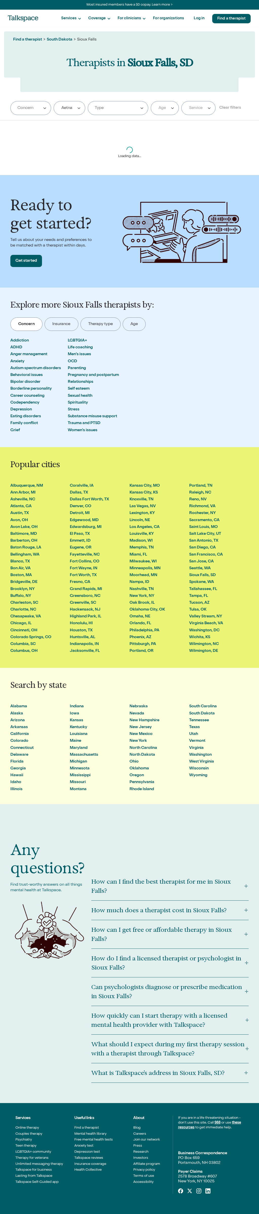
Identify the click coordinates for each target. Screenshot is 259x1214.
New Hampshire (144, 720)
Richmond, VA (202, 506)
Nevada (137, 714)
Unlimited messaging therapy (39, 1164)
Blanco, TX (20, 562)
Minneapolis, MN (145, 568)
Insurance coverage (90, 1164)
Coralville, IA (82, 486)
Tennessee (199, 720)
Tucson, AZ (199, 603)
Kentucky (78, 727)
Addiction (19, 341)
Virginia (196, 748)
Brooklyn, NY (22, 589)
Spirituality (78, 403)
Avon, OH (19, 520)
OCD (72, 361)
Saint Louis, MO (203, 527)
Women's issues (82, 430)
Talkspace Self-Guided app (37, 1182)
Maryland (79, 748)
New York (138, 741)
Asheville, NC (22, 500)
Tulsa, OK (197, 610)
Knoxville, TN (142, 500)
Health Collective (88, 1170)
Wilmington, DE (203, 651)
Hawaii (16, 775)
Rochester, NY (202, 513)
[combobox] (30, 108)
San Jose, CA (201, 562)
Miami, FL (138, 555)
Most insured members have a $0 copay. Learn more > (130, 5)
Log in (199, 18)
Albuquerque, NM (26, 486)
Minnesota (80, 769)
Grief (15, 430)
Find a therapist (231, 19)
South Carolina (203, 707)
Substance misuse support (92, 416)
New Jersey (141, 727)
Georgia (18, 769)
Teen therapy (25, 1146)
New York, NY (142, 596)
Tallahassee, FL (203, 589)
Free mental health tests (93, 1140)
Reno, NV (198, 500)
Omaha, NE (140, 617)
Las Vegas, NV (143, 506)
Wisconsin (199, 769)
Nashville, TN (142, 589)
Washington (200, 755)
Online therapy (27, 1128)
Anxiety (17, 361)
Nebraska (139, 707)
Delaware (19, 755)
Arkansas (19, 727)
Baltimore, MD (23, 534)
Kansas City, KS (144, 493)
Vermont (197, 741)
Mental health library (90, 1134)
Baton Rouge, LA (25, 548)
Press (137, 1146)
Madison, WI (141, 541)
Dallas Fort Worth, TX (89, 500)
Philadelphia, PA (144, 631)
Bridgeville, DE (23, 582)
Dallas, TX (79, 493)
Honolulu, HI (81, 623)
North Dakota (142, 755)
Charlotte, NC (23, 610)
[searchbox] (31, 108)
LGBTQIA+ (77, 341)
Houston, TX (81, 631)
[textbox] (164, 108)
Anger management (28, 354)
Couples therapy (28, 1134)
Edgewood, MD (84, 520)
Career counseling (27, 396)
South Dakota (59, 40)
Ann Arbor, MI (23, 493)
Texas (194, 727)
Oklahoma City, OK (147, 610)
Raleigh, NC (200, 493)
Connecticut (22, 748)
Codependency (24, 403)
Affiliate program (146, 1164)
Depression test (87, 1152)
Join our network (146, 1140)
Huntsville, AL (82, 637)
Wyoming (198, 775)
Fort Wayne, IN (83, 568)
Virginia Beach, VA (206, 623)
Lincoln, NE (140, 520)
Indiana (77, 707)
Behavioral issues (26, 375)
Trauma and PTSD (84, 423)
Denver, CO (80, 506)
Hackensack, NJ (85, 610)
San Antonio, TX (203, 541)
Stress (73, 410)
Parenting (77, 368)
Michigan (78, 762)
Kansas (76, 720)
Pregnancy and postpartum (93, 375)
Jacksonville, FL (85, 651)
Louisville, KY (142, 534)
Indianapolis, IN (84, 644)
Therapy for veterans (32, 1158)
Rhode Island (142, 789)
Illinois (16, 789)
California (19, 734)
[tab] (26, 324)
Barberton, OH (23, 541)
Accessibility (143, 1182)
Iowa (74, 714)
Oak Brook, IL (142, 603)
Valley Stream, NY (205, 617)
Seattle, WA (200, 568)
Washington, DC (204, 631)
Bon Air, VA (20, 568)
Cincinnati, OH (23, 631)
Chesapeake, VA (25, 617)
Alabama (18, 707)
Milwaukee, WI (143, 562)
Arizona (17, 720)
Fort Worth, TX (83, 575)
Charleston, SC (24, 603)
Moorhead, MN (143, 575)
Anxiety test (83, 1146)
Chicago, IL (20, 623)
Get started (26, 261)
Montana (78, 789)
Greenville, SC (83, 603)
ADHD (16, 348)
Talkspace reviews (88, 1158)
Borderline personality (31, 389)
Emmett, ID (80, 541)
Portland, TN (200, 486)
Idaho (15, 782)
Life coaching (80, 348)
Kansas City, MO (145, 486)
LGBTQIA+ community (33, 1152)
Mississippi (80, 775)
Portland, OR (142, 651)
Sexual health (80, 396)
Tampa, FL (198, 596)
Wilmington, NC (204, 644)
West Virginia (201, 762)
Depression (21, 410)
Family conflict (24, 423)
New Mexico (141, 734)
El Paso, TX (80, 534)
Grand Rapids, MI (86, 589)
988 (217, 1123)
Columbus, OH (24, 651)
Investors (140, 1158)
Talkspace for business (33, 1170)
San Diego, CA (202, 548)
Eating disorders (25, 416)
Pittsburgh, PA (143, 644)
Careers (139, 1134)
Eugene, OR (81, 548)
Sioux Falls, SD (202, 575)
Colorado (19, 741)
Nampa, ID (139, 582)
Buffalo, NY (20, 596)
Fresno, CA (80, 582)
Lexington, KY (142, 513)
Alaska (16, 714)
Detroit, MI (80, 513)
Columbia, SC (23, 644)
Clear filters (230, 108)
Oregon (137, 775)
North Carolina (143, 748)
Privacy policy (144, 1170)
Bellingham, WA (24, 555)
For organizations (168, 18)
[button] (71, 18)
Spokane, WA (201, 582)
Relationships (80, 382)
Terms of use (143, 1176)
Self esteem (79, 389)
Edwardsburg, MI (86, 527)
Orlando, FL (140, 623)
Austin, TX (19, 513)
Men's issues (79, 354)
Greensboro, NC (85, 596)
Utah (193, 734)
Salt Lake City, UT (205, 534)
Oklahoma (139, 769)
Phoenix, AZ (140, 637)
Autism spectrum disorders (35, 368)
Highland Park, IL (85, 617)
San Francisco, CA (206, 555)
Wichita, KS (199, 637)
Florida (17, 762)
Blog (137, 1128)
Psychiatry (23, 1140)
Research (140, 1152)
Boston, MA (21, 575)
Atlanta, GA (21, 506)
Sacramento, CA (204, 520)
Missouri (78, 782)
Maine (75, 741)
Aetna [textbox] (66, 108)
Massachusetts (84, 755)
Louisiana (79, 734)
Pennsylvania (142, 782)
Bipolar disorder (25, 382)
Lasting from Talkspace (33, 1176)
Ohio (134, 762)
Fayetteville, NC (85, 555)
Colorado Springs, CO (30, 637)
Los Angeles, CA (145, 527)
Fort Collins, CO (84, 562)
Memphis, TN (142, 548)
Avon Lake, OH (24, 527)
